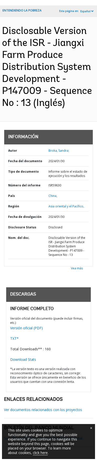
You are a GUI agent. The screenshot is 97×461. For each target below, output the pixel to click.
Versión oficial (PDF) (26, 328)
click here (40, 452)
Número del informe (24, 185)
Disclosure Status (22, 227)
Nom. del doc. (19, 238)
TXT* (14, 338)
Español (85, 11)
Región (13, 206)
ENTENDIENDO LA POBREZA (22, 10)
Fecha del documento (25, 161)
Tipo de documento (23, 171)
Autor (12, 150)
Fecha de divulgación (25, 217)
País (11, 196)
